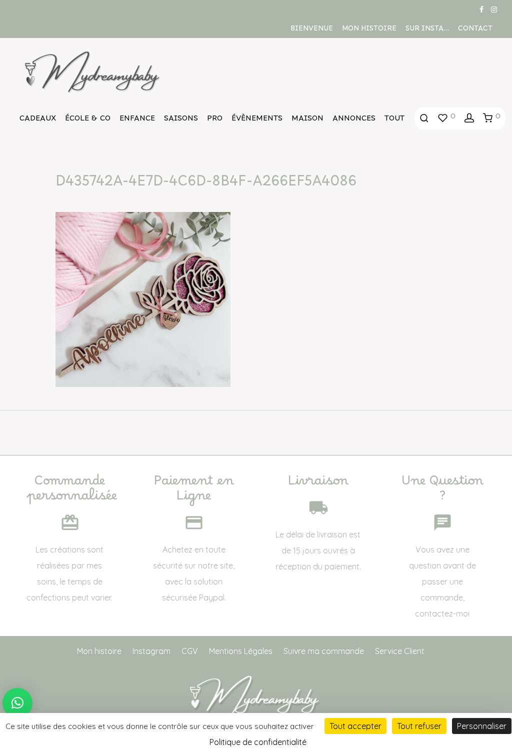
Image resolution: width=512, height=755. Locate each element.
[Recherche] (424, 119)
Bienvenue (311, 31)
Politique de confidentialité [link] (258, 742)
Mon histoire (369, 31)
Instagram (151, 651)
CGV (190, 651)
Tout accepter (356, 726)
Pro (214, 120)
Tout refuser (419, 726)
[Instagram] (494, 9)
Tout (394, 120)
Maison (308, 120)
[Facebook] (482, 9)
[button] (17, 703)
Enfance (137, 120)
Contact (475, 31)
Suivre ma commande (324, 651)
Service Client (399, 651)
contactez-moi (442, 613)
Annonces (354, 120)
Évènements (257, 120)
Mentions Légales (240, 651)
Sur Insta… (427, 31)
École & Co (87, 120)
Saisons (181, 120)
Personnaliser (481, 726)
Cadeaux (38, 120)
